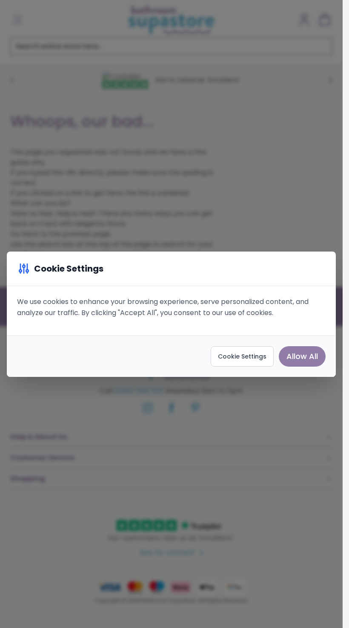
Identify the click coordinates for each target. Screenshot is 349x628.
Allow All (302, 356)
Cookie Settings (242, 356)
